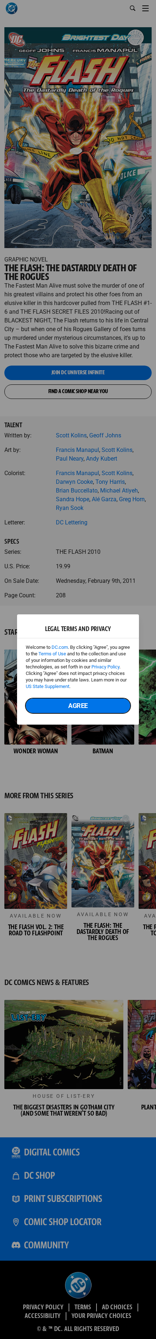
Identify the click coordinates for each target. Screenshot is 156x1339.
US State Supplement (47, 686)
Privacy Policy (105, 667)
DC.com (60, 647)
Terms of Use (52, 653)
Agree (78, 705)
